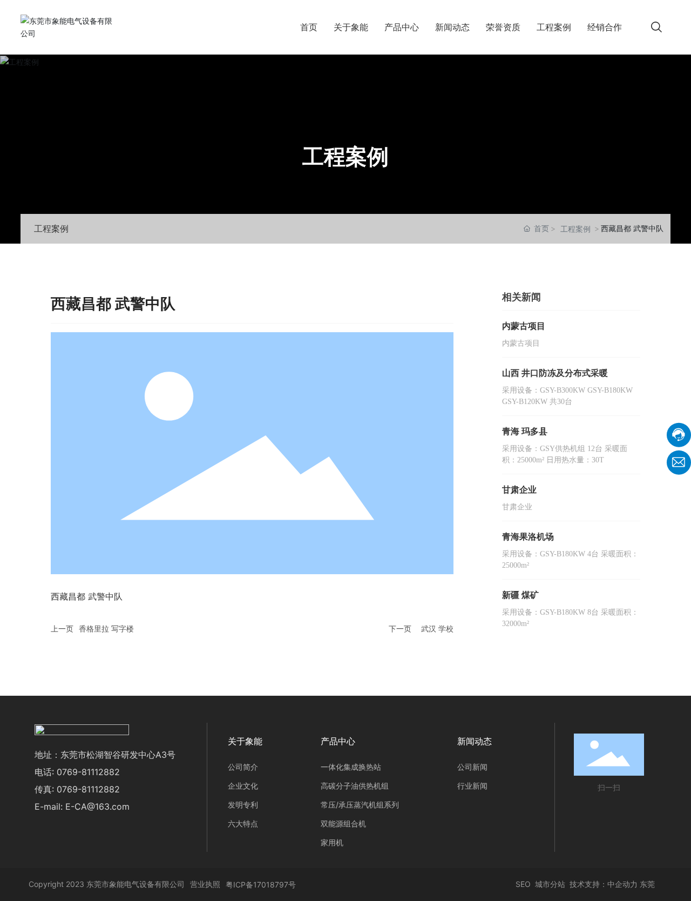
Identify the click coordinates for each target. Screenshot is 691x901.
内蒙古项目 (523, 325)
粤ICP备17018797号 (261, 884)
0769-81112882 (88, 771)
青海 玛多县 (524, 431)
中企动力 (622, 884)
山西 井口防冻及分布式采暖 (555, 372)
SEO (522, 884)
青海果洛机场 (528, 536)
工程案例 (345, 156)
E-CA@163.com (97, 806)
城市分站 (550, 884)
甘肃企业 (519, 489)
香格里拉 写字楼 (106, 628)
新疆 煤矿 (520, 594)
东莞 (647, 884)
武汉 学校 (437, 628)
